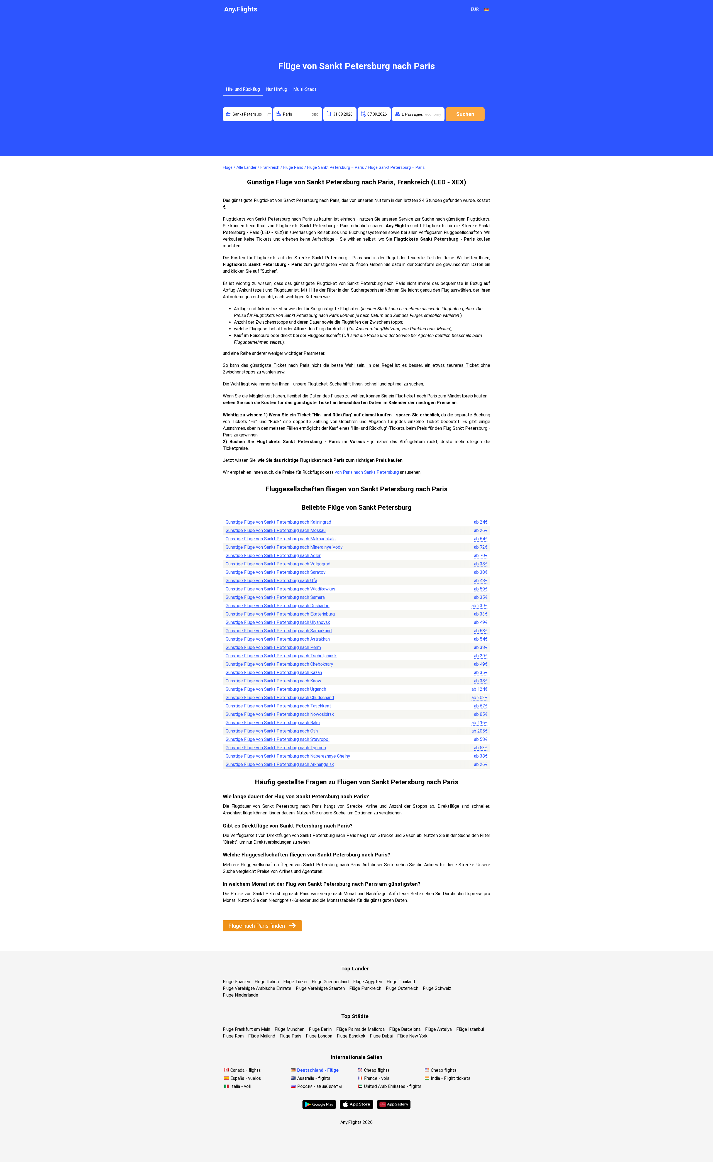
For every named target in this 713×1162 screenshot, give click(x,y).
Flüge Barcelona (405, 1029)
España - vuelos (245, 1078)
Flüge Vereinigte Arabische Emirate (257, 988)
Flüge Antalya (438, 1029)
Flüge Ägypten (367, 981)
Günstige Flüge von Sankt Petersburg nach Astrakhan (278, 639)
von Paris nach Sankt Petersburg (367, 472)
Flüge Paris (290, 1036)
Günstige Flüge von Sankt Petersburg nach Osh (272, 731)
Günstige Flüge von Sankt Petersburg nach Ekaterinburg (280, 614)
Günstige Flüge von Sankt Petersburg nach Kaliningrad (278, 522)
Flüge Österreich (402, 988)
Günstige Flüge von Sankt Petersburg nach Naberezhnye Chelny (288, 756)
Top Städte (354, 1016)
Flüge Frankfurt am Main (246, 1029)
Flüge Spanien (236, 981)
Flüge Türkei (295, 981)
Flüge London (319, 1036)
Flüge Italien (267, 981)
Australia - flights (313, 1078)
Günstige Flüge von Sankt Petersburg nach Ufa (271, 580)
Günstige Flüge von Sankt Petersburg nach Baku (273, 722)
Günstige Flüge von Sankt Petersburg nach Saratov (276, 572)
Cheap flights (377, 1070)
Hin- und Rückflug (243, 89)
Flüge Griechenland (330, 981)
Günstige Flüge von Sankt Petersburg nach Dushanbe (277, 605)
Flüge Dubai (381, 1036)
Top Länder (355, 968)
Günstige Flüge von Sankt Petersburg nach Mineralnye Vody (284, 547)
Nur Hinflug (276, 89)
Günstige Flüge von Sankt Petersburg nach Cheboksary (279, 664)
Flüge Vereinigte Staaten (320, 988)
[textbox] (247, 114)
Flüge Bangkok (351, 1036)
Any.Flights (240, 9)
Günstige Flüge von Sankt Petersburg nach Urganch (276, 689)
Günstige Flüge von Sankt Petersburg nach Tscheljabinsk (281, 655)
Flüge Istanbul (470, 1029)
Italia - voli (240, 1086)
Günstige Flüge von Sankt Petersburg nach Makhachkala (281, 538)
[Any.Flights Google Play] (319, 1107)
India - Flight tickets (450, 1078)
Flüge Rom (233, 1036)
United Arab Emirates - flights (392, 1086)
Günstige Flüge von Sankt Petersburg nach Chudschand (280, 697)
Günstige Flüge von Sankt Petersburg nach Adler (273, 555)
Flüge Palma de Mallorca (360, 1029)
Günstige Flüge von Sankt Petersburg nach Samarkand (279, 630)
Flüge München (289, 1029)
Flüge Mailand (261, 1036)
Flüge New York (412, 1036)
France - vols (376, 1078)
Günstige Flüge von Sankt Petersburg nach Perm (273, 647)
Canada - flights (245, 1070)
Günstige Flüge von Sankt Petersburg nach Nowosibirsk (280, 714)
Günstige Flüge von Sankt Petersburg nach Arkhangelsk (280, 764)
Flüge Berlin (320, 1029)
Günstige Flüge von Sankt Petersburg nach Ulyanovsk (278, 622)
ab (480, 522)
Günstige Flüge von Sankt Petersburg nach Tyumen (276, 747)
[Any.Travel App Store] (356, 1107)
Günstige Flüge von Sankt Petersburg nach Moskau (276, 530)
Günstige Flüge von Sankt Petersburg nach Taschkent (278, 706)
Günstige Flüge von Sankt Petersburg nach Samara (275, 597)
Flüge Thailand (401, 981)
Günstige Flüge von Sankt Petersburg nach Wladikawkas (280, 589)
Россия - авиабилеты (319, 1086)
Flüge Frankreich (365, 988)
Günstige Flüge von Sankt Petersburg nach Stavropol (277, 739)
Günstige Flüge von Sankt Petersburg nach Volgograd (278, 564)
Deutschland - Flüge (318, 1070)
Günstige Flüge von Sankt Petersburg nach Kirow (273, 680)
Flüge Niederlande (240, 995)
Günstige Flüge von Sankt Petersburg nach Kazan (274, 672)
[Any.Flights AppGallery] (394, 1107)
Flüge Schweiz (437, 988)
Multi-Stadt (304, 89)
